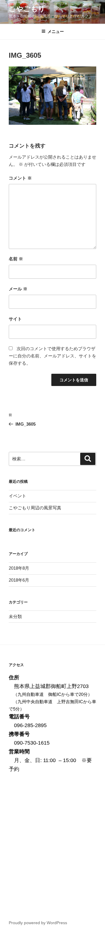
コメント (20, 178)
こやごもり (27, 9)
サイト (15, 318)
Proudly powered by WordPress (38, 922)
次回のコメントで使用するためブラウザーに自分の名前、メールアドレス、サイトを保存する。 (52, 356)
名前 (16, 258)
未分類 (15, 616)
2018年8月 (19, 568)
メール (18, 288)
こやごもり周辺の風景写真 (35, 507)
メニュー (56, 31)
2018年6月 (19, 580)
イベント (17, 495)
